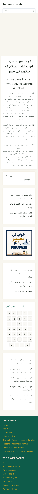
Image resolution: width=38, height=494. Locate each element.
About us (6, 429)
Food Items (8, 481)
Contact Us (8, 432)
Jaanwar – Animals (11, 485)
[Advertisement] (19, 33)
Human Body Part (10, 477)
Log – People (8, 474)
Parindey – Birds (10, 489)
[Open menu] (33, 4)
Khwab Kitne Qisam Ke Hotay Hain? (18, 451)
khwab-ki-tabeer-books (13, 447)
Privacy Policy (9, 436)
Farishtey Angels (10, 470)
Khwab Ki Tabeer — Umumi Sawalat (19, 440)
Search (9, 176)
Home (5, 425)
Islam (5, 462)
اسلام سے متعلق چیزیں (23, 291)
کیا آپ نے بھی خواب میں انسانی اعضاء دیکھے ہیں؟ (21, 398)
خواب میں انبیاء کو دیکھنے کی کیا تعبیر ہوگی (21, 273)
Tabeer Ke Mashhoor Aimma (15, 444)
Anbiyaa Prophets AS (12, 466)
